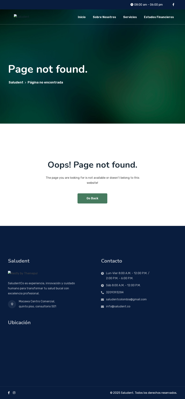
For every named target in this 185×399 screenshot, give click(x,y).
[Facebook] (9, 392)
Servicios (130, 17)
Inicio (82, 17)
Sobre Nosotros (104, 17)
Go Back (92, 198)
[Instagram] (14, 392)
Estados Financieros (159, 17)
